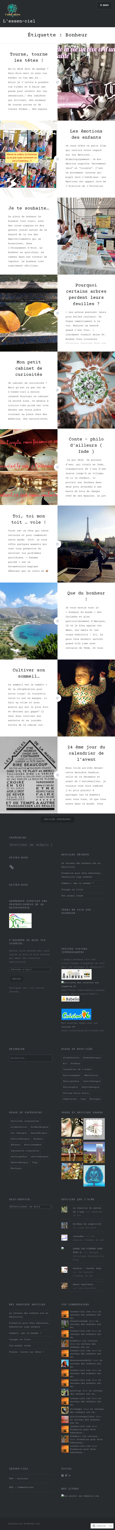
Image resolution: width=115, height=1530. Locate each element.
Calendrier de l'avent (77, 1069)
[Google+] (70, 1475)
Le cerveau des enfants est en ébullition (80, 865)
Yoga (83, 1099)
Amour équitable (83, 1284)
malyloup (75, 1391)
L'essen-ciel (19, 21)
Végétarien (70, 1099)
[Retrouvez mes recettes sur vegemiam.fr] (83, 986)
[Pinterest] (66, 1475)
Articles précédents (57, 819)
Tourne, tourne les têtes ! (26, 1352)
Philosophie (70, 1087)
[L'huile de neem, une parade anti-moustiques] (94, 1176)
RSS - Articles (18, 1478)
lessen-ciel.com (80, 1311)
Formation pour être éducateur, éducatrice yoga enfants (81, 875)
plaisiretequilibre (82, 1416)
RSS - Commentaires (21, 1487)
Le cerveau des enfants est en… (85, 1314)
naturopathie (19, 1156)
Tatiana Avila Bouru (76, 1093)
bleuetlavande (79, 1321)
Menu (106, 5)
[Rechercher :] (31, 1058)
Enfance (15, 1145)
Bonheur (75, 1063)
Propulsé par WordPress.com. (24, 1524)
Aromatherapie (92, 1057)
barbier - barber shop (87, 1268)
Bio (65, 1063)
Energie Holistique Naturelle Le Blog (88, 1256)
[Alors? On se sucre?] (94, 1129)
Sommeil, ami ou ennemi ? (77, 883)
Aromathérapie (39, 1127)
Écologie (95, 1099)
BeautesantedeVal (81, 1360)
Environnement (72, 1075)
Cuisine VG (68, 1027)
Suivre (17, 979)
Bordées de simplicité (87, 1224)
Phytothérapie (90, 1087)
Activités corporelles (25, 1121)
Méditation (91, 1075)
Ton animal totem (72, 896)
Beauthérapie (39, 1133)
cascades (78, 1236)
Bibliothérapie (20, 1139)
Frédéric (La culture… (84, 1341)
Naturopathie (71, 1081)
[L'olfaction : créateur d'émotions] (94, 1153)
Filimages (76, 1409)
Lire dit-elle (87, 1228)
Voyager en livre (72, 889)
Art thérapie (19, 1133)
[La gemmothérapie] (72, 1172)
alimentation (71, 1057)
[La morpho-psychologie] (72, 1128)
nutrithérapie (92, 1081)
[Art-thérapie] (72, 1150)
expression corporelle (25, 1151)
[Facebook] (62, 1475)
